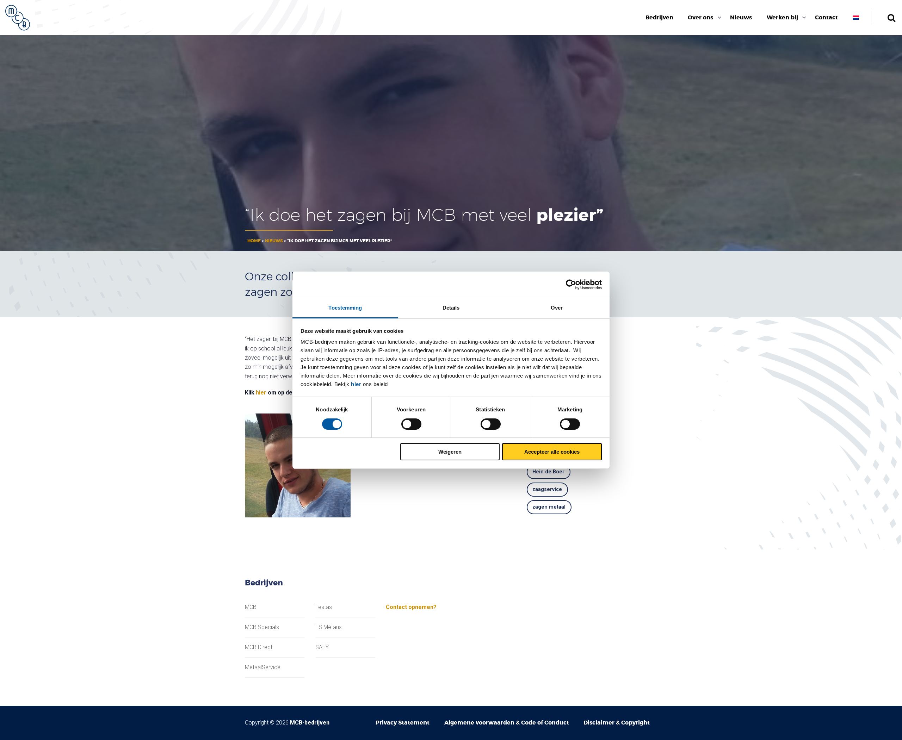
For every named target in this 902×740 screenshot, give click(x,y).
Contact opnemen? (411, 607)
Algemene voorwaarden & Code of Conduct (506, 722)
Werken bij (782, 17)
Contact (826, 17)
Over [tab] (557, 308)
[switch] (411, 424)
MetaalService (262, 667)
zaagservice (547, 489)
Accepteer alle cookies (552, 452)
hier (356, 384)
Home (254, 241)
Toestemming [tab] (345, 308)
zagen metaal (549, 507)
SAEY (322, 647)
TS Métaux (328, 627)
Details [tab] (451, 308)
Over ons (700, 17)
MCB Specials (262, 627)
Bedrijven (659, 17)
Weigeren (450, 452)
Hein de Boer (548, 472)
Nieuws (741, 17)
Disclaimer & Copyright (616, 722)
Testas (323, 607)
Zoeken (891, 17)
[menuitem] (659, 17)
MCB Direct (258, 647)
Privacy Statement (403, 722)
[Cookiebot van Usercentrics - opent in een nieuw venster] (571, 284)
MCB (251, 607)
